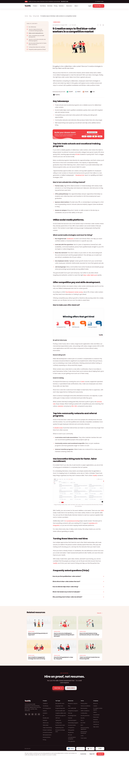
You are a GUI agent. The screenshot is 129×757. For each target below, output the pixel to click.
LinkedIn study (58, 428)
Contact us (96, 724)
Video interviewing (47, 727)
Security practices (85, 715)
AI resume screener (47, 732)
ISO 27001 (83, 722)
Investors (95, 719)
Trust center (84, 738)
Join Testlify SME (72, 708)
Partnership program (73, 722)
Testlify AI (45, 703)
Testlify (95, 475)
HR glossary (71, 732)
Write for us (96, 722)
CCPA (82, 735)
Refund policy (84, 708)
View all (99, 613)
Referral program (72, 720)
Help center (96, 726)
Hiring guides (71, 730)
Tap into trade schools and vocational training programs (36, 30)
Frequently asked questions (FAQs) (37, 49)
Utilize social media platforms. (36, 33)
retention (60, 406)
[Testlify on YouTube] (39, 714)
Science (45, 710)
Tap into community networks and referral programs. (37, 40)
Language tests (59, 706)
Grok (93, 91)
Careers (95, 706)
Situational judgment (60, 715)
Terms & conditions (85, 706)
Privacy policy (84, 703)
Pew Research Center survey (74, 292)
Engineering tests (59, 727)
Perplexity (57, 94)
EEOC (82, 725)
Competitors (71, 727)
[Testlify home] (28, 6)
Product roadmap (47, 730)
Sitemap (70, 713)
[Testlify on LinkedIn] (26, 714)
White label (45, 725)
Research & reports (72, 703)
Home (26, 16)
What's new (46, 722)
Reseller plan (46, 718)
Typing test (58, 720)
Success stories (72, 725)
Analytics (45, 713)
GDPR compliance (85, 710)
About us (95, 703)
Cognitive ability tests (60, 713)
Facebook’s (70, 238)
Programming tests (60, 708)
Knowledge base (72, 715)
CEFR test (57, 718)
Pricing (55, 6)
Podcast (70, 718)
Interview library (46, 737)
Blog (30, 16)
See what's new (64, 1)
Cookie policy (84, 713)
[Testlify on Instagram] (32, 714)
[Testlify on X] (29, 714)
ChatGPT (71, 91)
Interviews (49, 6)
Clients (95, 712)
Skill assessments (47, 735)
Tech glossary (71, 741)
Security (83, 718)
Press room (96, 717)
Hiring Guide (36, 16)
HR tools (70, 735)
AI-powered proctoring (72, 521)
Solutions (61, 6)
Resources (69, 6)
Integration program (73, 710)
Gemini (78, 91)
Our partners (96, 714)
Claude (86, 91)
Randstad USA (80, 175)
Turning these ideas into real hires (37, 47)
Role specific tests (59, 703)
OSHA (82, 381)
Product (35, 6)
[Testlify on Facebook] (35, 714)
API (43, 715)
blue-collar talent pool (90, 275)
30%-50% (74, 406)
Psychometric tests (60, 725)
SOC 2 (82, 720)
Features (45, 720)
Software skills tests (60, 710)
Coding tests (58, 722)
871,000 (77, 154)
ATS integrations (47, 708)
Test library (43, 6)
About (76, 6)
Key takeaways (32, 27)
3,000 (102, 510)
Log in (89, 6)
